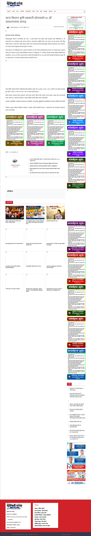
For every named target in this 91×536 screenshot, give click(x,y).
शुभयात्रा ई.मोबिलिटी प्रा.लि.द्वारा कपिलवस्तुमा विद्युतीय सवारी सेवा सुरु (44, 163)
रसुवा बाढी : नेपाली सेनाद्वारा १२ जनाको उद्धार (76, 389)
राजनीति (22, 11)
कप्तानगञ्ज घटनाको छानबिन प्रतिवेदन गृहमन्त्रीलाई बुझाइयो (13, 266)
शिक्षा (41, 11)
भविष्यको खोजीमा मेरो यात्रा (52, 221)
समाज (13, 11)
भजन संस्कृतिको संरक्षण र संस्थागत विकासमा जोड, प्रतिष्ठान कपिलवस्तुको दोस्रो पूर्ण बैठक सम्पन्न (35, 222)
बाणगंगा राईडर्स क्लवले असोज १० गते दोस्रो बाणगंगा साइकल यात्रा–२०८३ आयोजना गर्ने (44, 160)
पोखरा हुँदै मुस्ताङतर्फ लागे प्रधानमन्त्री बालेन (14, 243)
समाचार (9, 11)
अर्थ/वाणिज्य (28, 11)
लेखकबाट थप (15, 167)
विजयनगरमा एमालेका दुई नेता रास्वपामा (76, 410)
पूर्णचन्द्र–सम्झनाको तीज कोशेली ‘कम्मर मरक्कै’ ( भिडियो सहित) (13, 221)
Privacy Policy (35, 534)
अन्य (55, 11)
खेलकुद (45, 11)
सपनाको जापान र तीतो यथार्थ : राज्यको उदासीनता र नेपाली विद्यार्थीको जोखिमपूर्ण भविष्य (34, 290)
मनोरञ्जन (50, 11)
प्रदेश (17, 11)
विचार (33, 11)
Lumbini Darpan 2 (14, 27)
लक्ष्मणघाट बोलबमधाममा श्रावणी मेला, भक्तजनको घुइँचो (54, 266)
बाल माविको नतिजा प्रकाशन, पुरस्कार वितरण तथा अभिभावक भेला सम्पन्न (44, 173)
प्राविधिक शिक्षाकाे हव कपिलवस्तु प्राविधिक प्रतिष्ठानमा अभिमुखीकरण (43, 166)
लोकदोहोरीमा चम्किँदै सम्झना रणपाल (33, 266)
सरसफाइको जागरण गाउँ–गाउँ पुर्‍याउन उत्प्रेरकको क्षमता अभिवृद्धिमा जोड (54, 289)
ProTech (68, 534)
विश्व (37, 11)
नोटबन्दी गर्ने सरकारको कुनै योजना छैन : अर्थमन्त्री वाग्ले (34, 244)
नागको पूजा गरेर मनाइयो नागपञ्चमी (13, 289)
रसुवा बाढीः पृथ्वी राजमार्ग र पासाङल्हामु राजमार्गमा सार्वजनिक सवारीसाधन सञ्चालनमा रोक (77, 395)
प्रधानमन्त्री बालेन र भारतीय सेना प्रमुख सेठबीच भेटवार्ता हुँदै (55, 244)
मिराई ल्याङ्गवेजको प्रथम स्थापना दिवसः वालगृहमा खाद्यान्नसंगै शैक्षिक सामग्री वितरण (45, 169)
